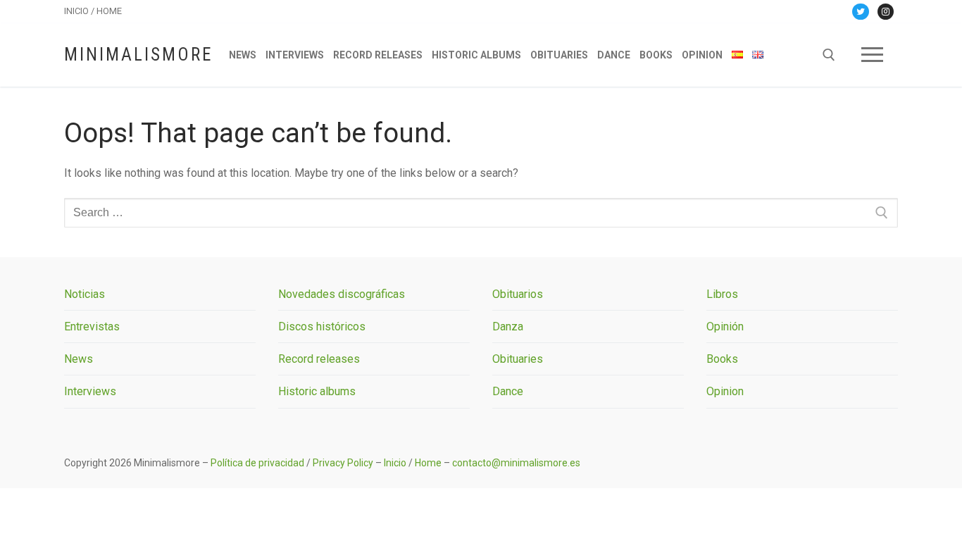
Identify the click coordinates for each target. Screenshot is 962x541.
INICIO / (80, 11)
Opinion (725, 391)
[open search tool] (829, 55)
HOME (109, 11)
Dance (507, 391)
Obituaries (517, 359)
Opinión (725, 326)
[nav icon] (872, 55)
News (78, 359)
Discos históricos (322, 326)
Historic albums (317, 391)
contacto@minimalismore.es (516, 462)
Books (722, 359)
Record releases (319, 359)
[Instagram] (885, 12)
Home (428, 462)
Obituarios (517, 294)
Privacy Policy (343, 462)
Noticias (84, 294)
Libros (722, 294)
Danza (507, 326)
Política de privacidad (257, 462)
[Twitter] (860, 12)
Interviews (90, 391)
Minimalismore (138, 54)
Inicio (395, 462)
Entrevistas (92, 326)
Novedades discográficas (341, 294)
